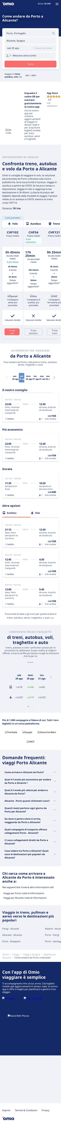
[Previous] (10, 677)
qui (52, 617)
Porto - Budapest (11, 941)
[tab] (16, 513)
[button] (17, 48)
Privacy (45, 1110)
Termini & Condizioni (26, 1110)
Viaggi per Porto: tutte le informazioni (23, 893)
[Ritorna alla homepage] (8, 4)
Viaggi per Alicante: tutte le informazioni (25, 897)
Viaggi (15, 954)
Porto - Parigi (52, 935)
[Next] (54, 377)
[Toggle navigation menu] (57, 4)
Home (5, 954)
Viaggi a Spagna (31, 954)
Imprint (6, 1110)
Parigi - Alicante (10, 928)
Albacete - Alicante (12, 935)
